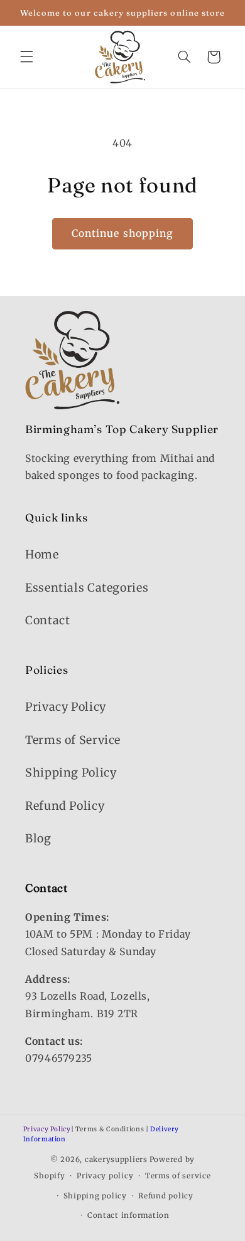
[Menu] (26, 57)
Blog (38, 838)
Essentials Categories (86, 587)
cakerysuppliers (116, 1159)
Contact (47, 620)
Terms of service (178, 1175)
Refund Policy (64, 806)
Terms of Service (73, 740)
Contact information (128, 1215)
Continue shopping (122, 233)
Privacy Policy (65, 706)
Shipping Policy (70, 772)
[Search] (184, 57)
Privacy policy (105, 1175)
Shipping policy (95, 1195)
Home (42, 554)
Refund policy (165, 1195)
